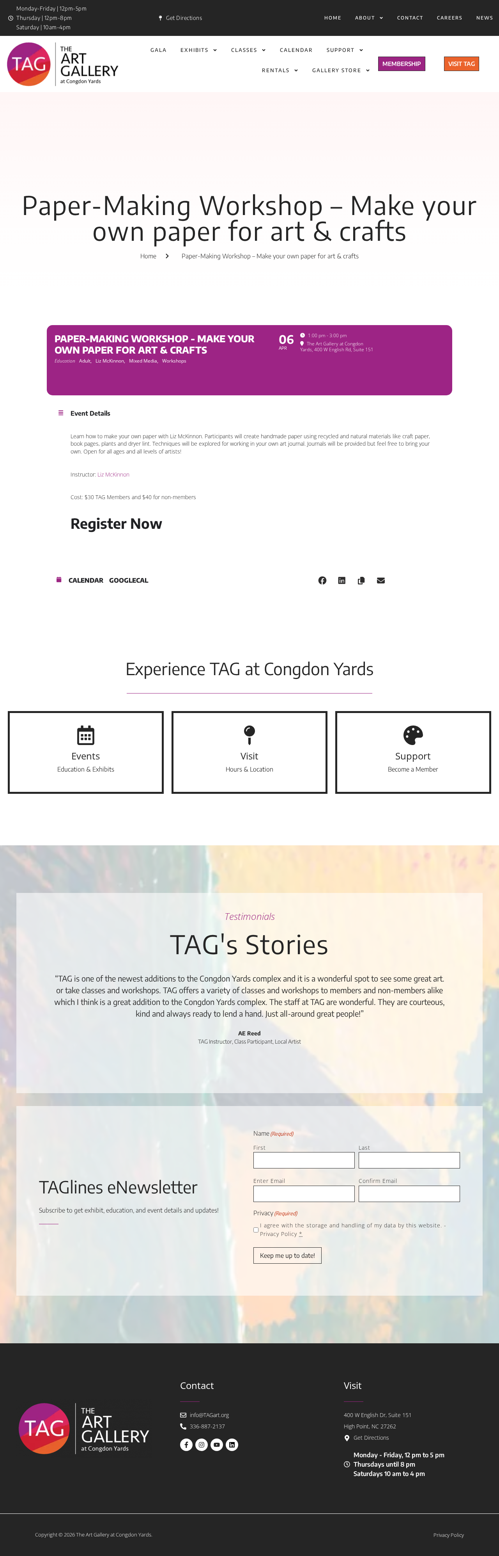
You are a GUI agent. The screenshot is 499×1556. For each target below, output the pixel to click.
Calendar (296, 50)
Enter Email (269, 1180)
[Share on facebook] (322, 580)
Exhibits (194, 50)
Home (333, 18)
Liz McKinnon (113, 474)
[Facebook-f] (186, 1445)
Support (341, 50)
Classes (244, 50)
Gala (158, 50)
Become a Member (413, 769)
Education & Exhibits (85, 769)
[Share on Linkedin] (342, 580)
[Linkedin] (232, 1445)
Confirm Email (378, 1180)
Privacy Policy (278, 1234)
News (485, 18)
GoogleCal (128, 580)
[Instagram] (201, 1445)
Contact (410, 18)
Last (364, 1147)
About (365, 18)
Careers (450, 18)
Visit (249, 755)
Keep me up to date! (287, 1255)
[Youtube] (217, 1445)
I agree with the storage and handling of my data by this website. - (353, 1230)
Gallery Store (336, 70)
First (259, 1147)
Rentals (276, 70)
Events (85, 755)
